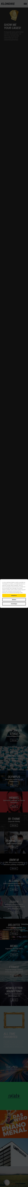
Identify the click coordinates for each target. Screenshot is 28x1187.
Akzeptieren (14, 595)
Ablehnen (14, 599)
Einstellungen (14, 603)
